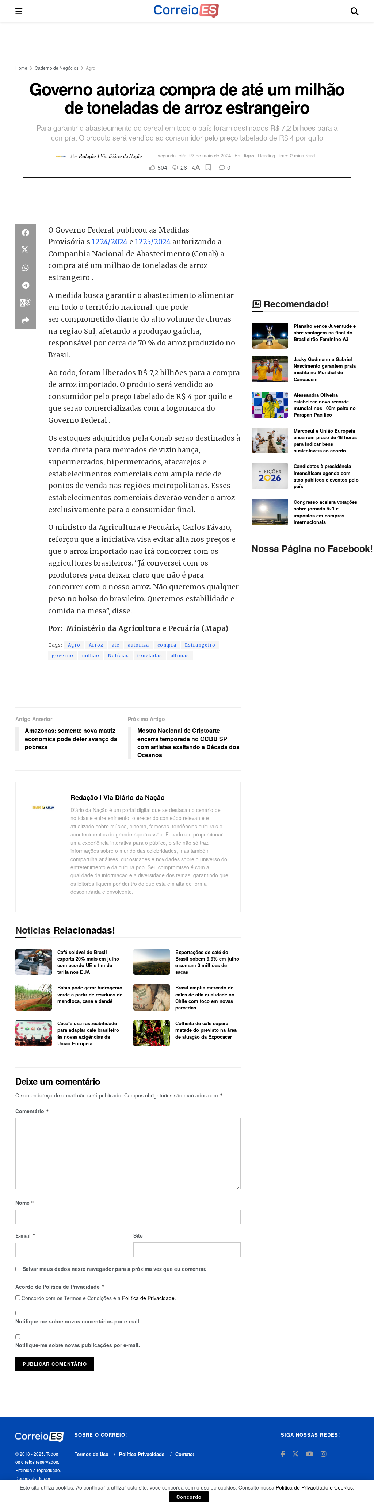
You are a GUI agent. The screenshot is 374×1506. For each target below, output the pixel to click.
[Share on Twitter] (25, 250)
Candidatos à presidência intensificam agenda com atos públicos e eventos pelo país (326, 476)
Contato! (184, 1454)
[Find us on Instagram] (324, 1454)
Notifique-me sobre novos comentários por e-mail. (78, 1321)
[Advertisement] (187, 44)
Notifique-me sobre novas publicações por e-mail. (77, 1345)
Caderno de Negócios (57, 68)
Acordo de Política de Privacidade (60, 1286)
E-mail (25, 1235)
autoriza (138, 645)
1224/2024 (110, 241)
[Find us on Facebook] (283, 1454)
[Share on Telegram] (25, 285)
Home (21, 68)
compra (166, 645)
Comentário (32, 1111)
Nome (25, 1202)
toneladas (149, 655)
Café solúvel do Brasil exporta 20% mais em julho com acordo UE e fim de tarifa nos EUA (88, 962)
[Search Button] (355, 11)
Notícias (118, 655)
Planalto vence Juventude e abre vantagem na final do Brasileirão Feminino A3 (325, 332)
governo (62, 655)
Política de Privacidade (148, 1298)
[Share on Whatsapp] (25, 268)
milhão (90, 655)
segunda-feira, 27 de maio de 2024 (194, 155)
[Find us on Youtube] (309, 1454)
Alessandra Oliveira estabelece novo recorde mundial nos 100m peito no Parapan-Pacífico (325, 404)
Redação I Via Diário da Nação (110, 155)
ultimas (180, 655)
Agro (90, 68)
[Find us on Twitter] (295, 1454)
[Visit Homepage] (186, 11)
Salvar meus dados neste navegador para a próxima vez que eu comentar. (114, 1268)
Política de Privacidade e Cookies (314, 1487)
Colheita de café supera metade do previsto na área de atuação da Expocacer (206, 1030)
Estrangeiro (200, 645)
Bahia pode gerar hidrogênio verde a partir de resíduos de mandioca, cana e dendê (89, 994)
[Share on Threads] (25, 303)
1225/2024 (153, 241)
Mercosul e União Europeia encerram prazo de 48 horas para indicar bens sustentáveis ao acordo (325, 440)
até (115, 645)
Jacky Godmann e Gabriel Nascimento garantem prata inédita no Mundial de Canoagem (325, 369)
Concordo (189, 1496)
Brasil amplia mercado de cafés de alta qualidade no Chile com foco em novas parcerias (204, 997)
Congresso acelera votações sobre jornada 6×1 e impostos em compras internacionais (325, 511)
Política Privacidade (141, 1454)
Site (138, 1235)
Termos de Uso (91, 1454)
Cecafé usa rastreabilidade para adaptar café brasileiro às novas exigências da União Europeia (88, 1033)
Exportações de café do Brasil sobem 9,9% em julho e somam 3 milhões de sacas (207, 962)
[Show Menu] (18, 11)
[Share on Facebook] (25, 233)
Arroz (96, 645)
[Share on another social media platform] (25, 320)
